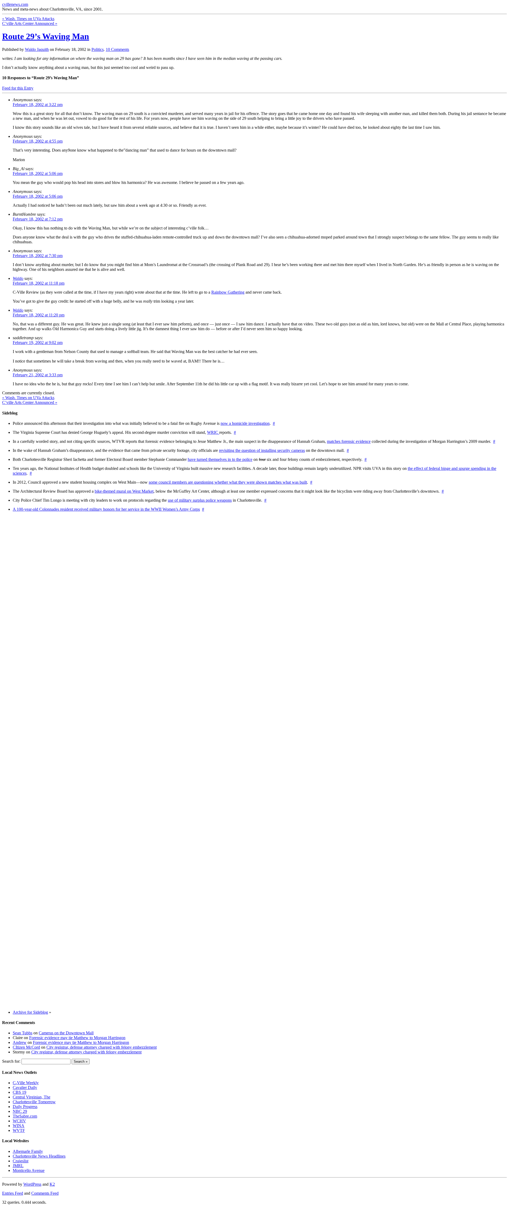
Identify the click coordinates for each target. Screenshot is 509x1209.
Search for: (11, 1061)
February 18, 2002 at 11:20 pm (38, 315)
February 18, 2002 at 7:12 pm (38, 219)
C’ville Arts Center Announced (29, 23)
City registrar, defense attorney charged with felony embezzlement (101, 1047)
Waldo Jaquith (37, 49)
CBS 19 (19, 1092)
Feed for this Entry (17, 88)
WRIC (213, 432)
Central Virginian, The (31, 1097)
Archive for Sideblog (30, 1012)
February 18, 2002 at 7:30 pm (38, 255)
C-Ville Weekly (26, 1082)
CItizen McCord (26, 1047)
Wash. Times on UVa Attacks (28, 18)
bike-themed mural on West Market (124, 491)
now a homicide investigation (245, 423)
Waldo (18, 278)
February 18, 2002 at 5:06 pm (38, 173)
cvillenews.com (15, 4)
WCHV (19, 1121)
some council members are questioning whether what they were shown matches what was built (228, 482)
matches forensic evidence (349, 441)
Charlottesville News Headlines (39, 1156)
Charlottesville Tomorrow (34, 1102)
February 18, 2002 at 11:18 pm (38, 283)
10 (117, 49)
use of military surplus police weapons (200, 500)
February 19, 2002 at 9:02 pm (38, 342)
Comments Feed (45, 1193)
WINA (18, 1125)
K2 (52, 1184)
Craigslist (20, 1161)
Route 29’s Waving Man (45, 36)
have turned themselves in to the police (220, 459)
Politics (97, 49)
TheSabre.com (25, 1116)
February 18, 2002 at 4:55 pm (38, 141)
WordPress (32, 1184)
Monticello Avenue (29, 1170)
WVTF (19, 1130)
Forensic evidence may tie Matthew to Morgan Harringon (77, 1037)
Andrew (20, 1042)
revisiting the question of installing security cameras (262, 450)
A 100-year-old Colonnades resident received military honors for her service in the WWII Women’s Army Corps (106, 509)
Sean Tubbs (22, 1033)
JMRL (18, 1165)
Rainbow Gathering (227, 292)
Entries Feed (12, 1193)
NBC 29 (20, 1111)
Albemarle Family (28, 1151)
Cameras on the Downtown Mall (66, 1033)
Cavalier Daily (25, 1087)
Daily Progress (25, 1106)
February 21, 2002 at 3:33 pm (38, 375)
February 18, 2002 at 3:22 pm (38, 104)
